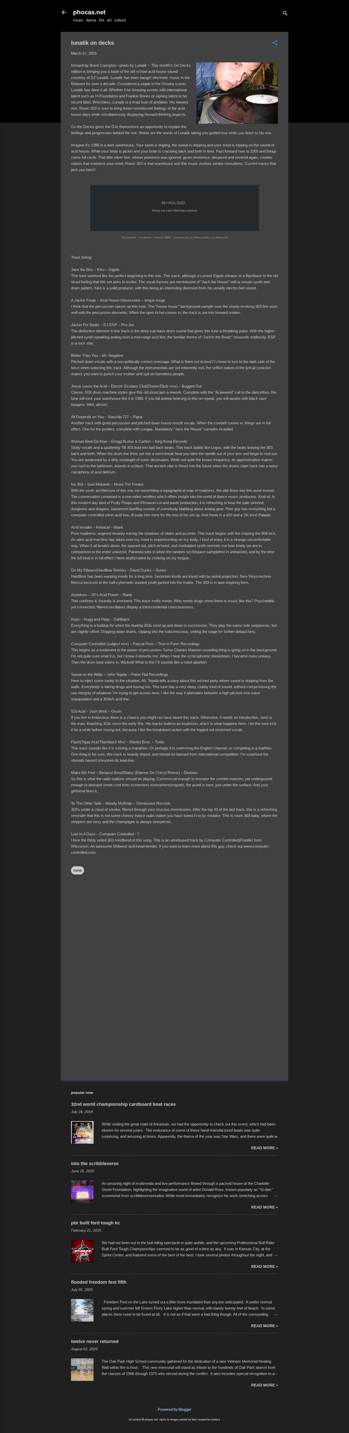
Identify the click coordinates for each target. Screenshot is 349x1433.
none (77, 870)
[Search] (285, 14)
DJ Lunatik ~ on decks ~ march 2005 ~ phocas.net (155, 237)
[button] (275, 43)
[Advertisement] (174, 1033)
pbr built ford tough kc (95, 1222)
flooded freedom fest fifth (98, 1282)
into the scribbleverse (95, 1163)
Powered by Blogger (174, 1409)
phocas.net (89, 12)
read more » (264, 1148)
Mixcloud (221, 237)
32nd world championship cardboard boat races (123, 1104)
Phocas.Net (202, 237)
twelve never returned (95, 1341)
